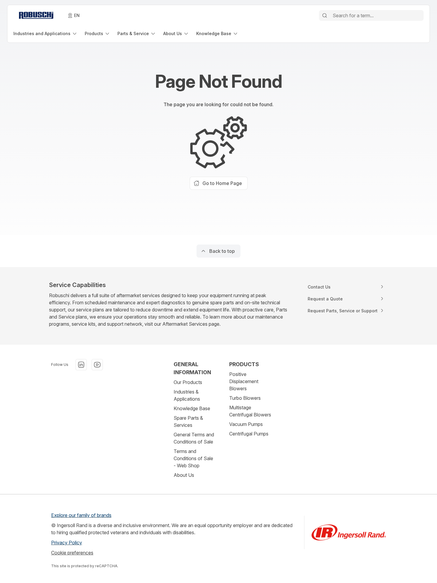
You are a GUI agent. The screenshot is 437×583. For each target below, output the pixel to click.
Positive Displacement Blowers (243, 381)
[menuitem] (45, 33)
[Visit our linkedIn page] (81, 364)
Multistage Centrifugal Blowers (250, 411)
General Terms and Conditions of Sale (194, 438)
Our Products (188, 382)
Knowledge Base (192, 408)
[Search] (324, 15)
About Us (184, 475)
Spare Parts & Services (188, 421)
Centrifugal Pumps (248, 434)
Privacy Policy (66, 543)
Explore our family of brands (81, 515)
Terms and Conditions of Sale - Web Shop (193, 458)
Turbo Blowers (245, 398)
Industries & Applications (187, 395)
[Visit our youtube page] (97, 364)
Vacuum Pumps (246, 424)
